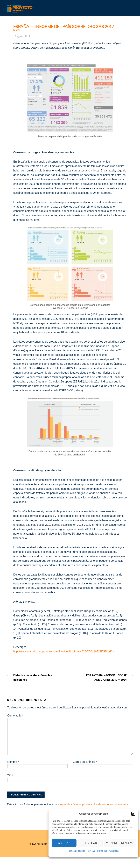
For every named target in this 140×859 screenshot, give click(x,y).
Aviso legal (114, 851)
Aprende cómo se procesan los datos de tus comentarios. (94, 804)
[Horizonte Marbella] (19, 11)
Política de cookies (76, 851)
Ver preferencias (119, 843)
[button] (133, 813)
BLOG (16, 30)
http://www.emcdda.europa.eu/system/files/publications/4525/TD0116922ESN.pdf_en (64, 651)
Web (10, 775)
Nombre (13, 761)
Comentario (15, 715)
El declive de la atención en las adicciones (32, 677)
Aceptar (64, 843)
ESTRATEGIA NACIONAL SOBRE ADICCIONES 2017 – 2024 (100, 677)
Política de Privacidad (97, 851)
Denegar (90, 843)
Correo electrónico (85, 761)
